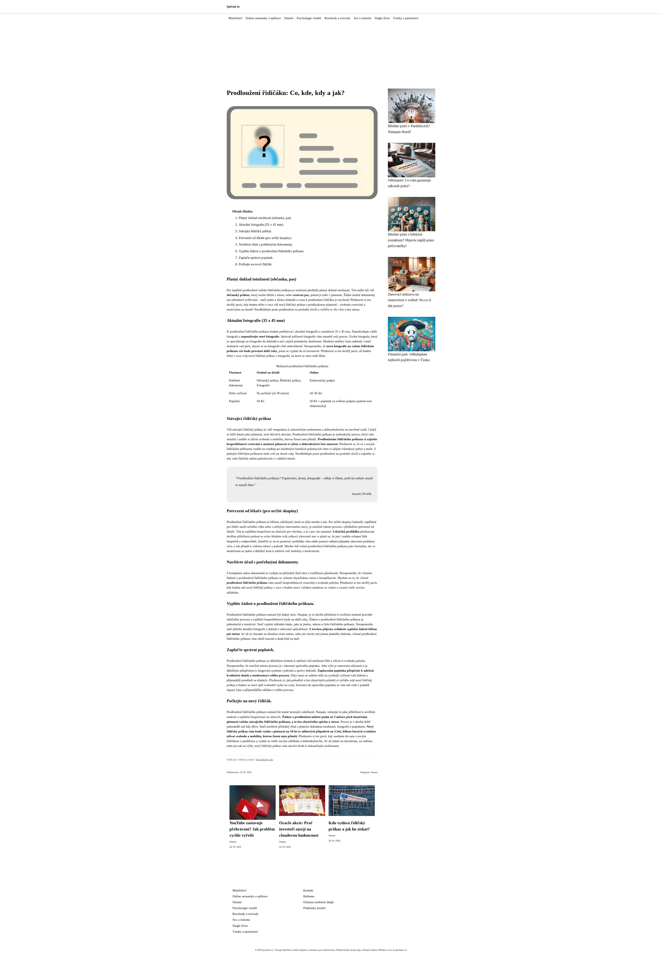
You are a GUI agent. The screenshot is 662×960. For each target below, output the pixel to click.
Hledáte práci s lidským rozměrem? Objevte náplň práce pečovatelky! (411, 240)
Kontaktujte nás (264, 759)
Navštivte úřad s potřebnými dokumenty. (266, 244)
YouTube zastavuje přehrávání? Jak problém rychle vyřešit (252, 829)
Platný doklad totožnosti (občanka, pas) (265, 218)
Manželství (235, 18)
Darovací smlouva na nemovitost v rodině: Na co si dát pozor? (409, 300)
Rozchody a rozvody (337, 18)
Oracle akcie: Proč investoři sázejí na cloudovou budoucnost (298, 829)
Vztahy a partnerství (405, 18)
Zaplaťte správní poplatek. (256, 257)
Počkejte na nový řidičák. (255, 264)
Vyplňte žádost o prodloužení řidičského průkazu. (271, 251)
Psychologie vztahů (309, 18)
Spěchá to (233, 6)
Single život (382, 18)
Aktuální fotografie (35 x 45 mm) (261, 224)
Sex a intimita (362, 18)
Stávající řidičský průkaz (255, 231)
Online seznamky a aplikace (263, 18)
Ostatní (288, 18)
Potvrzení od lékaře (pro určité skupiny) (265, 238)
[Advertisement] (331, 46)
